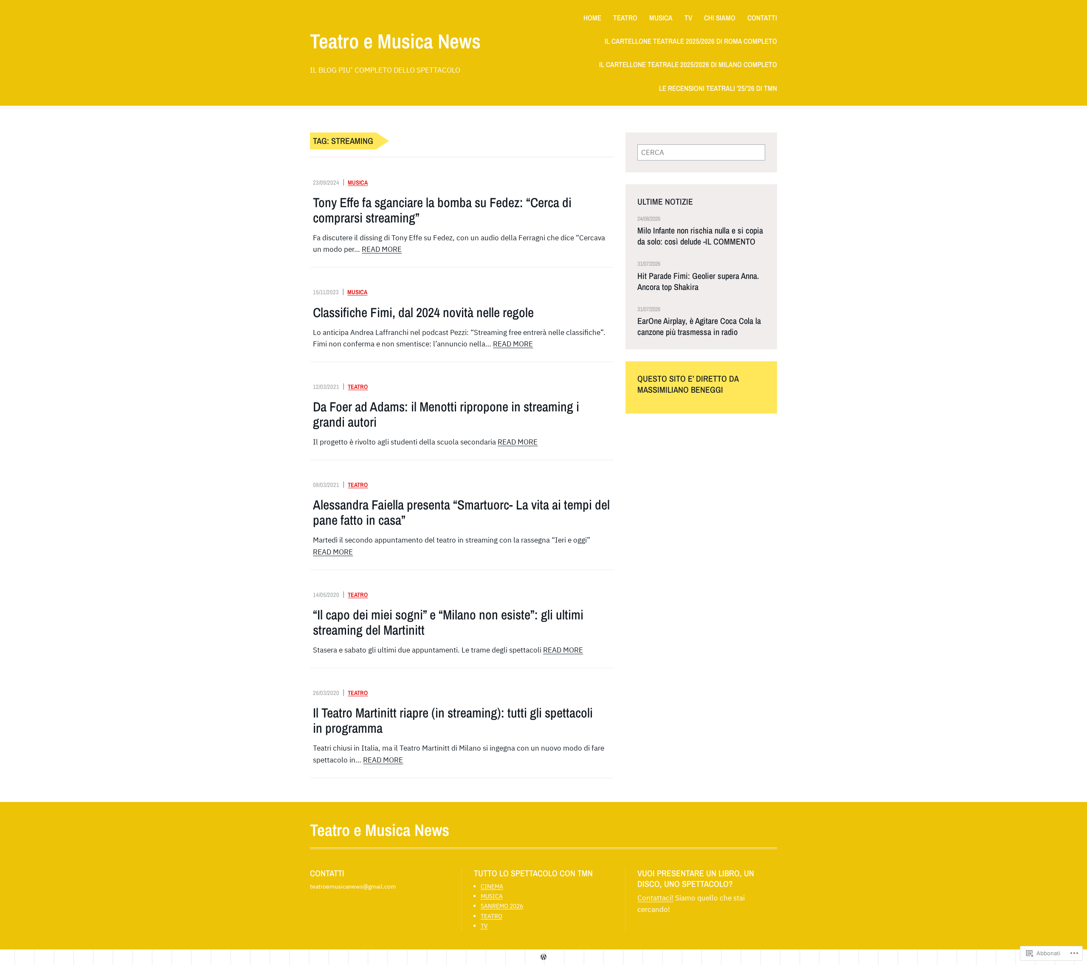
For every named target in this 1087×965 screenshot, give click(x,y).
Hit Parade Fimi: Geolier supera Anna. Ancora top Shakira (698, 281)
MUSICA (358, 182)
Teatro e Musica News (395, 41)
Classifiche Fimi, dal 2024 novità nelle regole (423, 312)
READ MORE (382, 249)
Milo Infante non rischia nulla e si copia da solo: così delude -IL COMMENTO (700, 236)
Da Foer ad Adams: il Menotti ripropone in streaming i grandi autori (446, 414)
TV (484, 926)
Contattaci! (655, 898)
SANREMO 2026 (502, 906)
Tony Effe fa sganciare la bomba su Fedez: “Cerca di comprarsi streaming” (442, 210)
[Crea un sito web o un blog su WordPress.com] (543, 957)
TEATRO (358, 387)
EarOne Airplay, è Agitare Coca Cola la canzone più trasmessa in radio (699, 326)
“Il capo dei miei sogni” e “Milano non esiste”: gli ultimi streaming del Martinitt (448, 622)
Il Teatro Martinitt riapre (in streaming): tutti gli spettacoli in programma (453, 720)
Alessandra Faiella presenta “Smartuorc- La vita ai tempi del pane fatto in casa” (461, 512)
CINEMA (492, 886)
